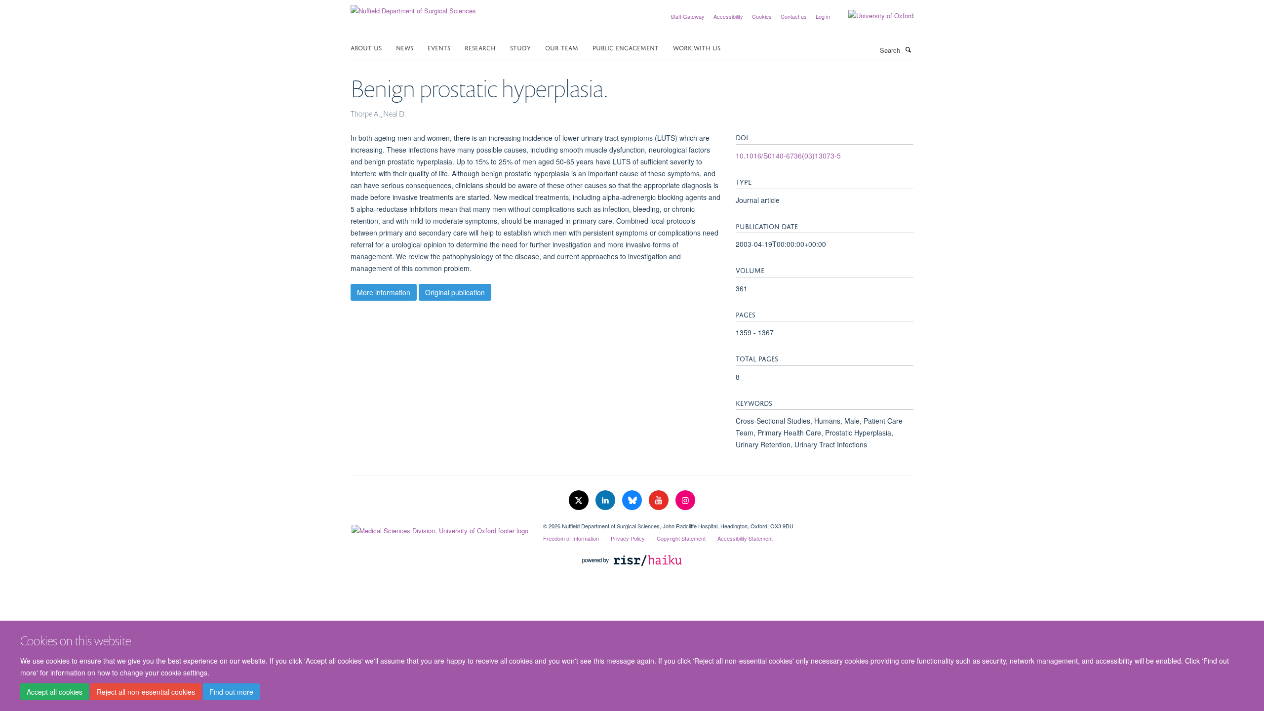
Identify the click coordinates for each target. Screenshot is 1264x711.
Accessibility (728, 16)
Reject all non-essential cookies (146, 692)
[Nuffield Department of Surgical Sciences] (413, 7)
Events (439, 47)
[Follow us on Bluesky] (633, 500)
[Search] (908, 49)
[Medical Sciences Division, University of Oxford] (439, 528)
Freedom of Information (571, 538)
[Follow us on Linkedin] (606, 500)
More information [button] (383, 292)
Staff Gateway (688, 16)
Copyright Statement (681, 538)
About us (366, 47)
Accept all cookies (54, 692)
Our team (561, 47)
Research (480, 47)
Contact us (794, 16)
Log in (823, 16)
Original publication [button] (455, 292)
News (404, 47)
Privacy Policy (628, 538)
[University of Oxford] (873, 16)
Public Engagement (625, 47)
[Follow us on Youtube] (660, 500)
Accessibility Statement (745, 538)
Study (520, 47)
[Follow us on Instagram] (685, 500)
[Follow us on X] (580, 500)
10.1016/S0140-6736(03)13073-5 (788, 155)
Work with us (696, 47)
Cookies (762, 16)
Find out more (231, 692)
